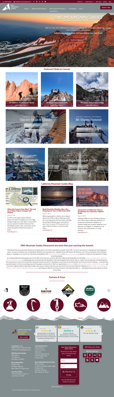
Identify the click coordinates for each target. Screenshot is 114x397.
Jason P (42, 327)
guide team (70, 264)
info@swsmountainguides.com (23, 1)
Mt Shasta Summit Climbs (89, 122)
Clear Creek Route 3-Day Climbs (89, 135)
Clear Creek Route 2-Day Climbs (89, 129)
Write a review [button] (24, 337)
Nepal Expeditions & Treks (78, 160)
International (53, 11)
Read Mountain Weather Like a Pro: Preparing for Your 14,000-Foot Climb (56, 210)
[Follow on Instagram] (37, 2)
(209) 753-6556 (8, 1)
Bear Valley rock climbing (97, 266)
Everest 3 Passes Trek (78, 172)
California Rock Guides (84, 264)
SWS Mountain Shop (92, 347)
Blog (110, 1)
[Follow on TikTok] (42, 2)
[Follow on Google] (87, 360)
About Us (79, 1)
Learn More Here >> (21, 105)
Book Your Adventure (77, 40)
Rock (80, 8)
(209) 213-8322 (39, 364)
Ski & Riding (72, 8)
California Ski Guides (98, 264)
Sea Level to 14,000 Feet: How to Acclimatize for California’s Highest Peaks (91, 211)
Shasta (26, 8)
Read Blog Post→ (12, 232)
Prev (5, 290)
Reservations (89, 1)
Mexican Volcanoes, (71, 254)
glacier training (18, 260)
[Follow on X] (39, 2)
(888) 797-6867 (16, 348)
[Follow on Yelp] (92, 360)
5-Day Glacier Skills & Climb (36, 131)
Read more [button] (46, 340)
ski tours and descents (93, 258)
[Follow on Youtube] (45, 1)
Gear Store (98, 1)
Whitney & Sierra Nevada (39, 8)
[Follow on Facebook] (34, 2)
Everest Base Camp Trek (78, 166)
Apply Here (25, 170)
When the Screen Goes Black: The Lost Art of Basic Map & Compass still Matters (21, 210)
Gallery (105, 1)
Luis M (87, 327)
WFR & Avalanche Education (57, 8)
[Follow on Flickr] (95, 355)
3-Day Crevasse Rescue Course (36, 125)
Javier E (65, 327)
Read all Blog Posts (57, 239)
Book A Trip (106, 7)
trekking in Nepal (32, 268)
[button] (101, 334)
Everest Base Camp (54, 254)
